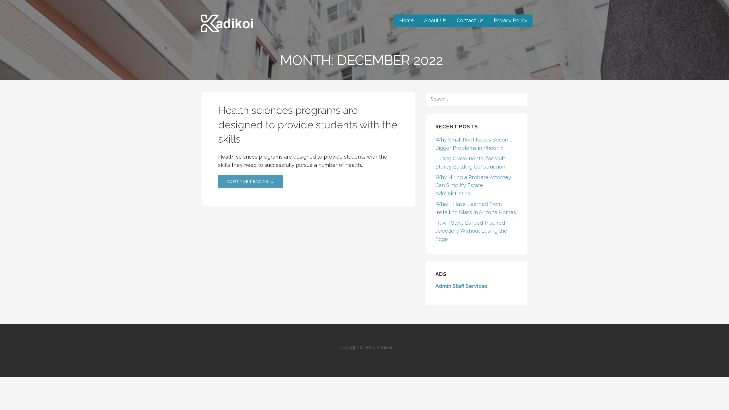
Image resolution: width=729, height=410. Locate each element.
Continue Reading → (250, 181)
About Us (435, 20)
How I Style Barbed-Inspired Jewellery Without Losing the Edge (471, 231)
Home (406, 20)
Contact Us (470, 20)
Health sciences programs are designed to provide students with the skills (307, 124)
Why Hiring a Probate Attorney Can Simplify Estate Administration (473, 185)
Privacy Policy (510, 20)
